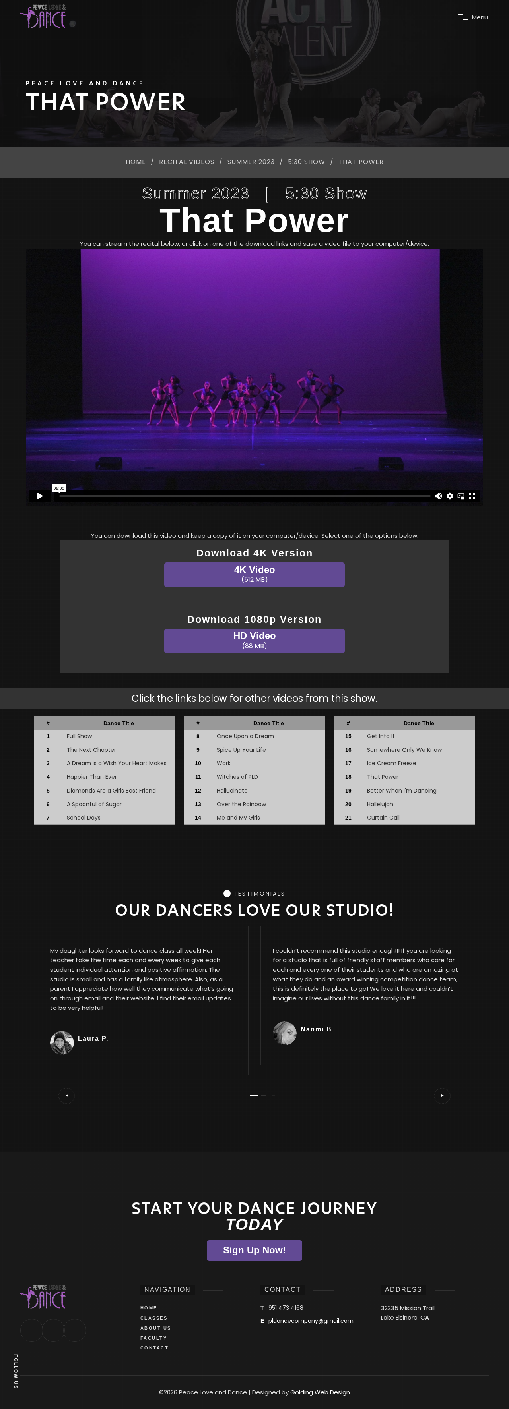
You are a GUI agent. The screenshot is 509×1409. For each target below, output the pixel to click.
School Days (83, 817)
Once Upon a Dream (245, 736)
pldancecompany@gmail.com (311, 1321)
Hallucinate (232, 790)
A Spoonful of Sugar (94, 804)
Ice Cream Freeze (391, 763)
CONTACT (154, 1347)
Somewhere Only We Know (404, 749)
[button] (75, 1096)
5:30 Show (306, 162)
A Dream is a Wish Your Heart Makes (116, 763)
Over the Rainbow (241, 804)
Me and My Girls (238, 817)
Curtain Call (383, 817)
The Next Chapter (91, 749)
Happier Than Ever (92, 776)
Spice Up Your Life (241, 749)
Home (136, 162)
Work (223, 763)
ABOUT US (155, 1328)
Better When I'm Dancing (401, 790)
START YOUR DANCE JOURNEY (254, 1216)
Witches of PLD (237, 776)
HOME (148, 1307)
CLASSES (154, 1318)
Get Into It (380, 736)
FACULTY (153, 1338)
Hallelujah (380, 804)
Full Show (79, 736)
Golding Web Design (320, 1392)
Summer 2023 (251, 162)
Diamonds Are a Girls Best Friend (111, 790)
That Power (382, 776)
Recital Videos (186, 162)
